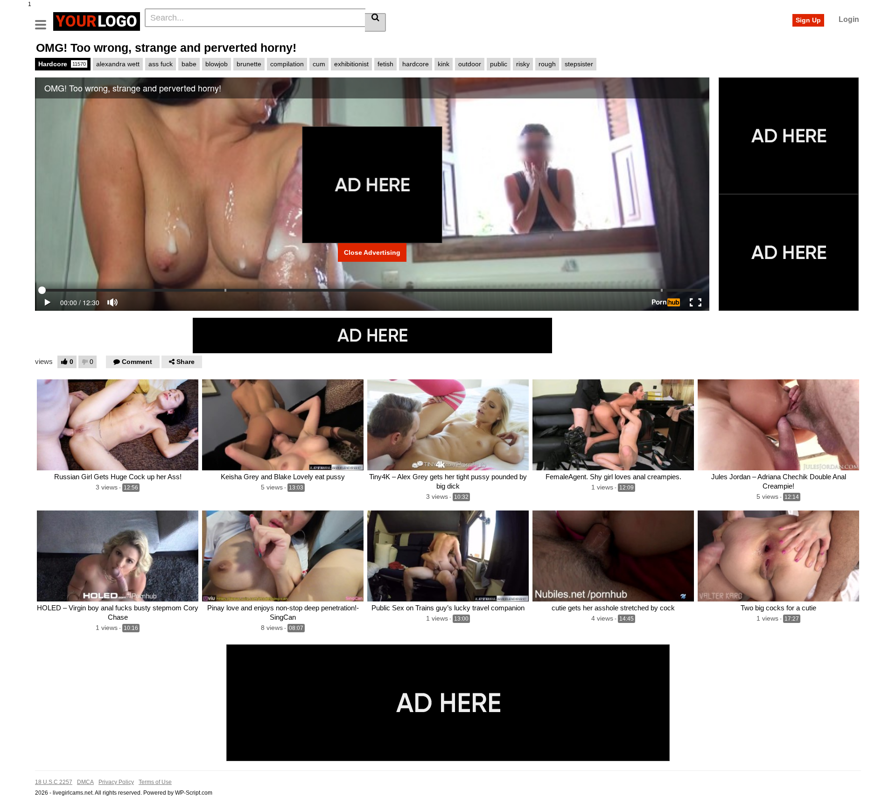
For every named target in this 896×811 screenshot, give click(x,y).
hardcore (415, 64)
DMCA (85, 782)
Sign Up (808, 20)
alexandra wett (118, 64)
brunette (249, 64)
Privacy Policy (116, 782)
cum (319, 64)
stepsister (579, 64)
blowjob (216, 64)
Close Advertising (372, 252)
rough (547, 64)
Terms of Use (155, 782)
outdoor (469, 64)
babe (189, 64)
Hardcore (62, 64)
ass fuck (160, 64)
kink (443, 64)
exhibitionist (351, 64)
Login (849, 19)
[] (375, 22)
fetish (385, 64)
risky (523, 64)
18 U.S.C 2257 (53, 782)
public (498, 64)
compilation (287, 64)
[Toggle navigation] (44, 20)
